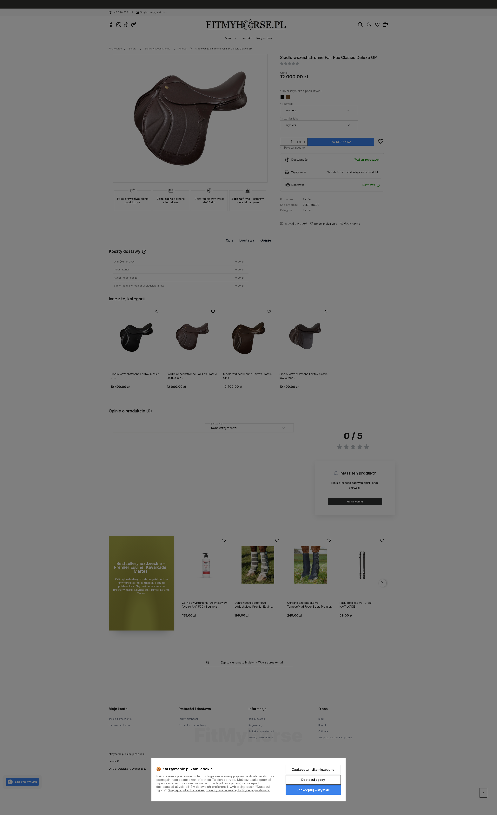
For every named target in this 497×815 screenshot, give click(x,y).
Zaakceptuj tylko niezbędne (313, 770)
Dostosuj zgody (313, 780)
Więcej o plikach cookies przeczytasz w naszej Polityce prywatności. (219, 790)
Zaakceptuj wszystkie (313, 790)
